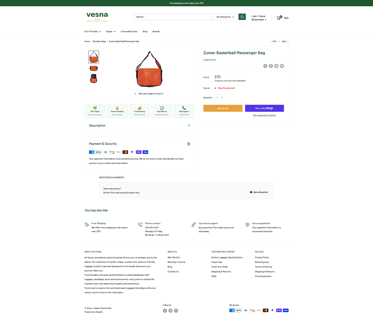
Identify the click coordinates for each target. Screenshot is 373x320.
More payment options (264, 115)
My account (258, 19)
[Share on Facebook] (265, 66)
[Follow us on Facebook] (165, 311)
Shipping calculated (224, 80)
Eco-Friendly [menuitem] (91, 31)
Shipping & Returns (221, 271)
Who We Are (174, 257)
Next (284, 41)
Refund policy (262, 262)
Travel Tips (216, 262)
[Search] (242, 17)
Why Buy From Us (176, 262)
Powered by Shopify (94, 312)
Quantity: (208, 97)
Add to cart (223, 108)
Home (87, 41)
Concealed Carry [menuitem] (129, 31)
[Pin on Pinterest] (271, 66)
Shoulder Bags (99, 41)
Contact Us (173, 271)
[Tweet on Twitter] (276, 66)
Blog (170, 266)
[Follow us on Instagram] (170, 311)
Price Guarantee (263, 276)
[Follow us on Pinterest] (176, 311)
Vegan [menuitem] (109, 31)
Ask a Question (260, 192)
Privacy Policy (262, 257)
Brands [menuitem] (156, 31)
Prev (275, 41)
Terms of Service (263, 266)
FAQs (213, 276)
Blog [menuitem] (145, 31)
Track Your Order (219, 266)
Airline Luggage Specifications (227, 257)
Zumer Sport (209, 60)
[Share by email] (282, 66)
